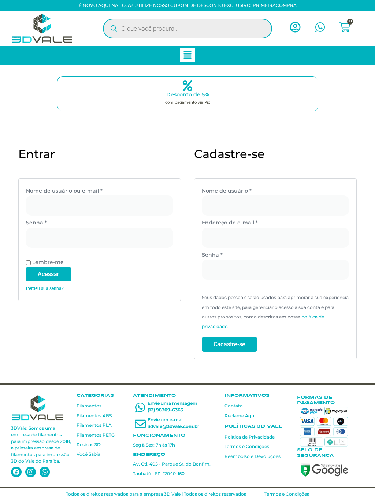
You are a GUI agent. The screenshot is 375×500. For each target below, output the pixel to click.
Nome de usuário (242, 190)
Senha (52, 222)
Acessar (48, 273)
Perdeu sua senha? (45, 288)
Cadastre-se (229, 344)
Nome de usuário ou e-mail (79, 190)
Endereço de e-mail (245, 222)
